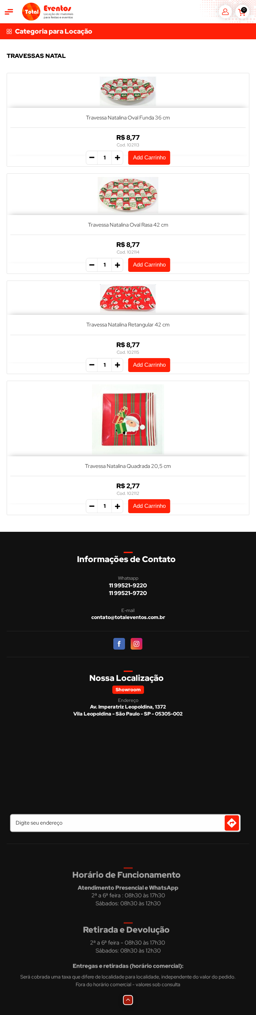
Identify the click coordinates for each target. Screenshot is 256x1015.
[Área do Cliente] (225, 11)
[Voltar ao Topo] (128, 1000)
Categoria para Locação (53, 31)
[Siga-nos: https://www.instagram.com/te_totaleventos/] (137, 644)
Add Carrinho (149, 157)
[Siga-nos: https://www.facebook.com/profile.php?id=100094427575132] (119, 644)
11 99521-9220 (128, 585)
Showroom (128, 690)
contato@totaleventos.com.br (128, 617)
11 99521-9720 (128, 593)
